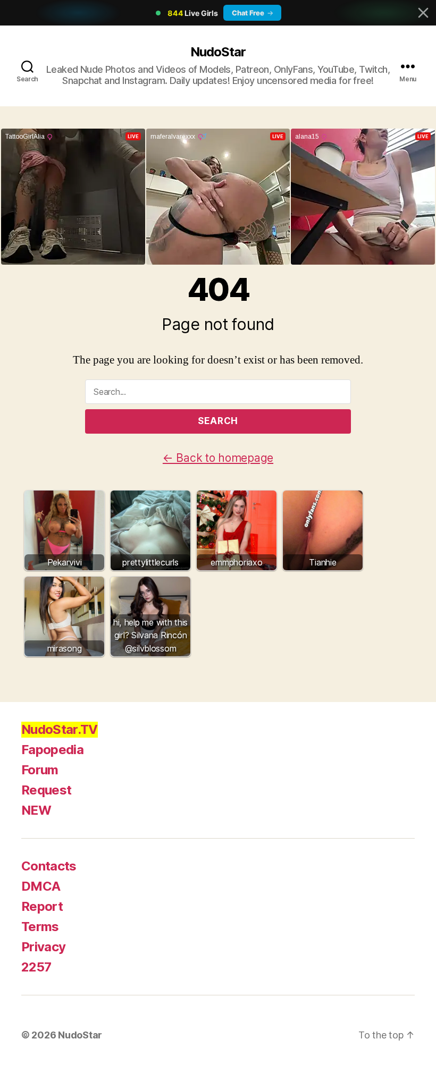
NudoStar (218, 52)
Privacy (43, 946)
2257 (36, 967)
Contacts (49, 866)
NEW (36, 810)
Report (42, 906)
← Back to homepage (218, 457)
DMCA (40, 886)
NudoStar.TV (59, 729)
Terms (40, 926)
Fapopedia (52, 749)
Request (46, 790)
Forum (39, 769)
